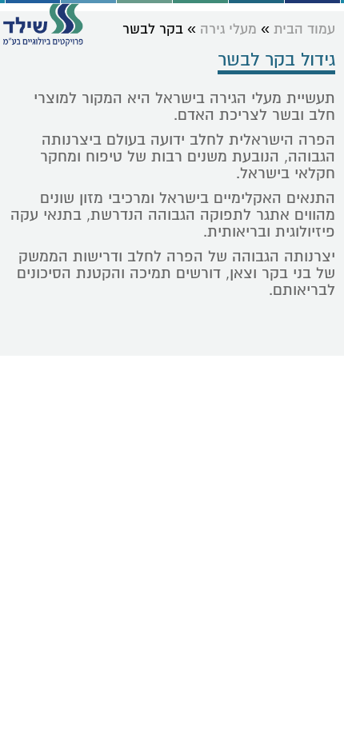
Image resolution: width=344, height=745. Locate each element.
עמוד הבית (304, 29)
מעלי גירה (228, 29)
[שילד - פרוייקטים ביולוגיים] (43, 24)
